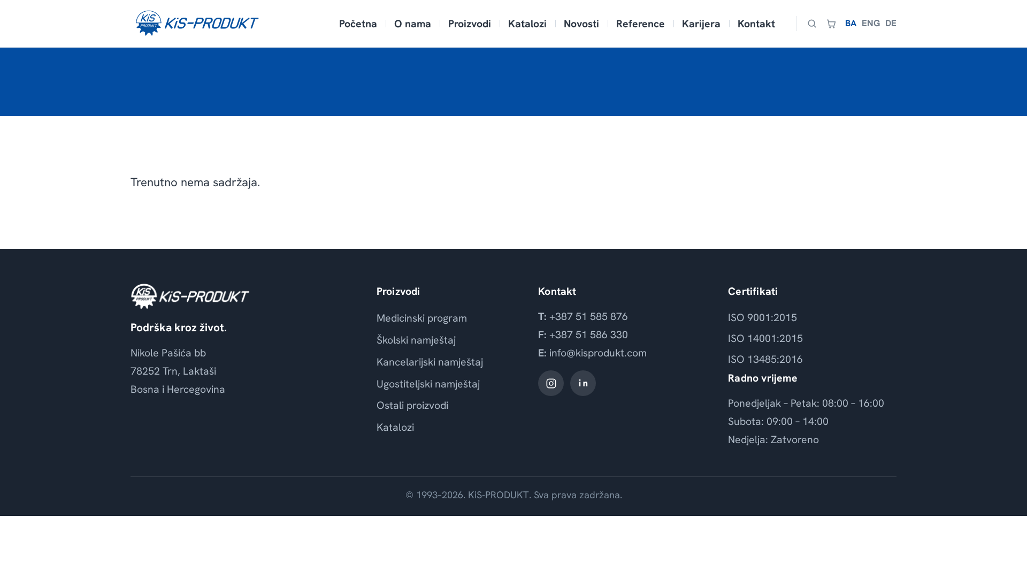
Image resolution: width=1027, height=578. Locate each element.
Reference (640, 24)
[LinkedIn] (583, 383)
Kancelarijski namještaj (430, 362)
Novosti (581, 24)
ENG (871, 23)
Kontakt (756, 24)
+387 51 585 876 (588, 316)
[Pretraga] (812, 23)
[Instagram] (551, 383)
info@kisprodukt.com (598, 353)
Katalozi (527, 24)
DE (890, 23)
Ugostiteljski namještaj (428, 384)
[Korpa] (831, 23)
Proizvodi (469, 24)
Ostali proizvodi (412, 405)
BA (850, 23)
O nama (412, 24)
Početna (358, 24)
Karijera (701, 24)
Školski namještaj (416, 340)
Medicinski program (422, 318)
